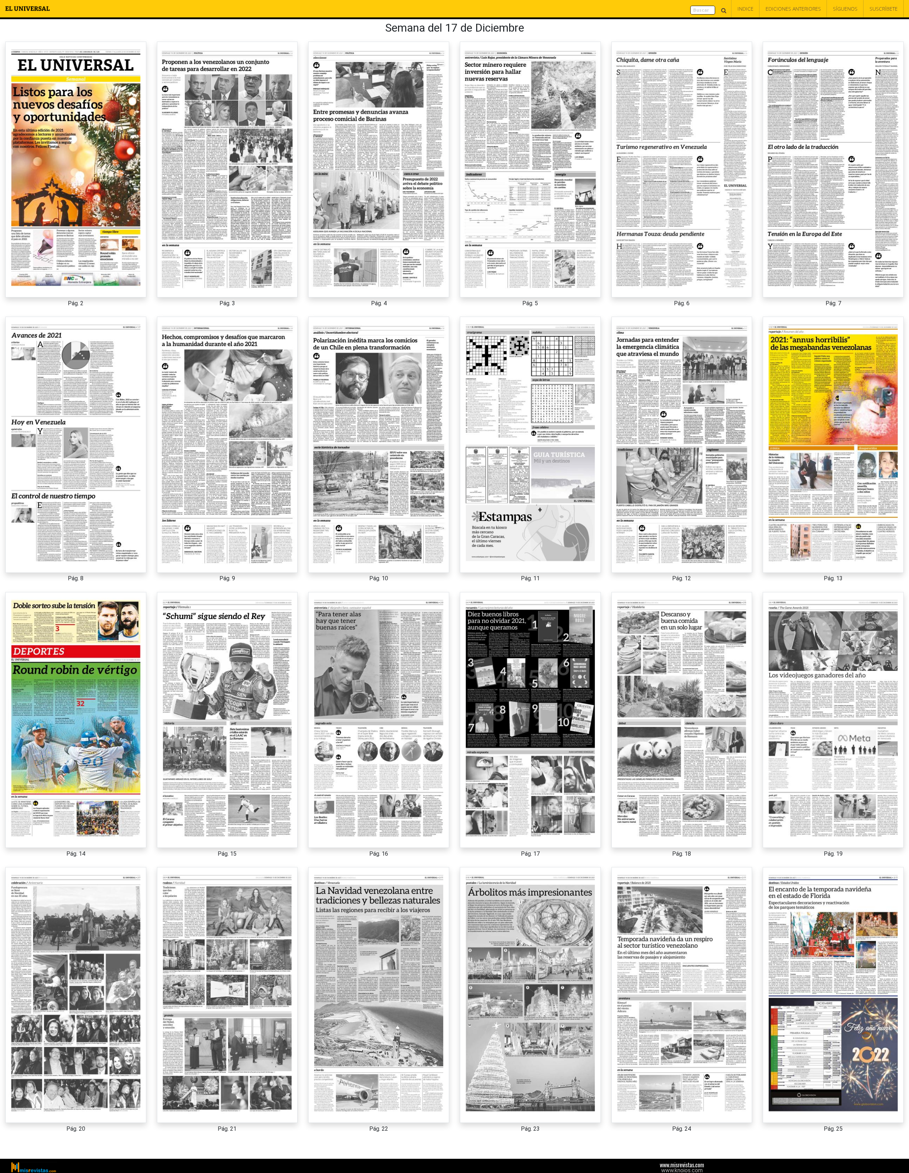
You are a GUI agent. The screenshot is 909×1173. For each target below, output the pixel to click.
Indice (745, 8)
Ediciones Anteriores (793, 8)
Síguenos (845, 8)
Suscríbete (884, 8)
